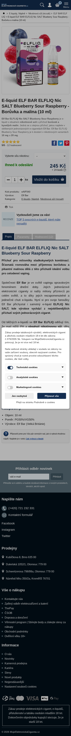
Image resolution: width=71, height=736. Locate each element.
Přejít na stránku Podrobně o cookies (35, 402)
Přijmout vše (52, 395)
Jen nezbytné (19, 395)
